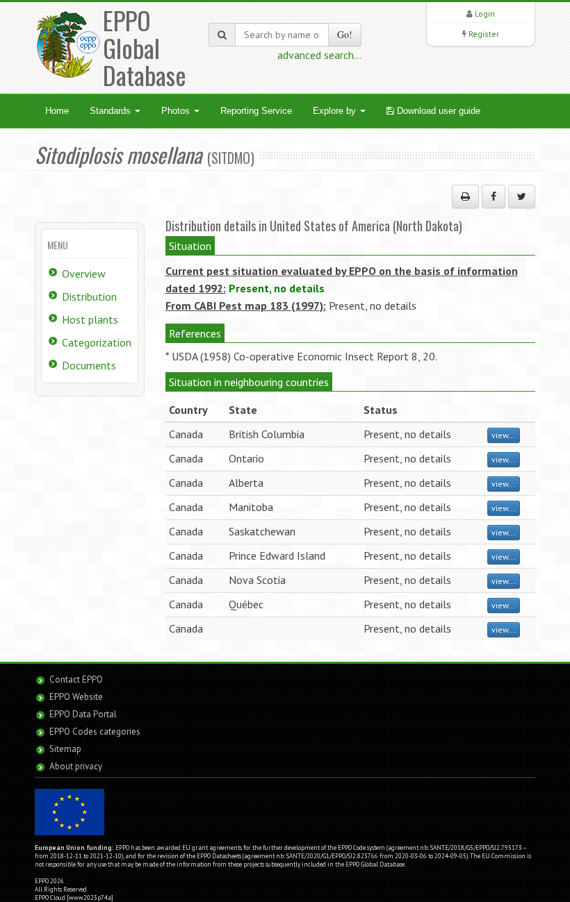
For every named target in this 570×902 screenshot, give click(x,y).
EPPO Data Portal (83, 714)
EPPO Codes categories (94, 731)
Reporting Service (256, 111)
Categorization (96, 342)
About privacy (75, 766)
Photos (177, 111)
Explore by (336, 111)
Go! (344, 34)
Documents (89, 365)
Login (485, 13)
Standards (111, 111)
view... (503, 435)
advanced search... (319, 55)
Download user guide (437, 111)
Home (57, 111)
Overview (84, 274)
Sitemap (65, 749)
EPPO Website (76, 697)
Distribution (89, 296)
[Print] (465, 196)
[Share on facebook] (493, 196)
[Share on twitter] (521, 196)
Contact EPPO (76, 679)
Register (484, 33)
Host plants (90, 319)
